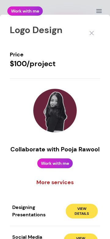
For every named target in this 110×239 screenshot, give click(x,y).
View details (82, 211)
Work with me (25, 11)
